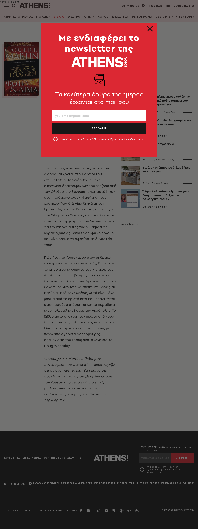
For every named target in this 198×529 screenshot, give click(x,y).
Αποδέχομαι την (102, 139)
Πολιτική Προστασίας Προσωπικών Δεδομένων (113, 139)
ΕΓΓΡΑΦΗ (99, 128)
